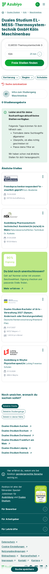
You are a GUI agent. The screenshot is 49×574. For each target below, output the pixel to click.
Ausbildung (7, 497)
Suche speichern (24, 569)
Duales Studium (13, 12)
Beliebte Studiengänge (13, 411)
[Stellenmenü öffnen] (43, 176)
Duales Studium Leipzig (15, 448)
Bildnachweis (9, 555)
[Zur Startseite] (12, 4)
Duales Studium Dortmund (16, 435)
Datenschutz (8, 542)
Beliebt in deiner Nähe (13, 417)
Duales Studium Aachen (15, 426)
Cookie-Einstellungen (13, 546)
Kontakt (22, 560)
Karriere (35, 560)
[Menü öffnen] (44, 4)
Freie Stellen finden (25, 62)
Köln (25, 12)
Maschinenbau (36, 12)
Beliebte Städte (10, 406)
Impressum (7, 560)
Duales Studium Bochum (15, 430)
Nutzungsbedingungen (13, 551)
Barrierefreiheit (29, 555)
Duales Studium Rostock (15, 452)
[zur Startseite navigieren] (3, 12)
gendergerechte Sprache (29, 474)
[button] (36, 54)
